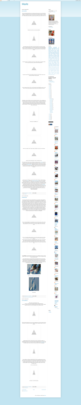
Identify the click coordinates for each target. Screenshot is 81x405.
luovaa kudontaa (57, 69)
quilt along (51, 62)
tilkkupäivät (55, 62)
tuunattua (58, 62)
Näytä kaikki (58, 308)
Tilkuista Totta (56, 180)
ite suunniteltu (55, 55)
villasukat (58, 50)
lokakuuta (51, 100)
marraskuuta (51, 99)
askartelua (52, 55)
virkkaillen (53, 63)
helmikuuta (51, 108)
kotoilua (49, 58)
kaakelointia (24, 197)
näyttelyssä (53, 57)
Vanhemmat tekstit (44, 389)
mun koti (51, 56)
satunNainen (56, 173)
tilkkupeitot (50, 49)
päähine (56, 72)
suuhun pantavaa (51, 52)
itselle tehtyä (54, 67)
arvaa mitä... (54, 50)
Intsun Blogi (56, 306)
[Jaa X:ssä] (34, 386)
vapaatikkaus (53, 60)
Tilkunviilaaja (56, 136)
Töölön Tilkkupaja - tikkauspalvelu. (56, 229)
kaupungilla (55, 51)
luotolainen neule (52, 64)
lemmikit (53, 69)
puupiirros (49, 72)
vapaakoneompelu (50, 60)
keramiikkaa (57, 68)
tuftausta (52, 65)
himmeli (49, 67)
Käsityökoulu (56, 58)
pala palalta (24, 10)
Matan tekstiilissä (29, 164)
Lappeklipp (56, 268)
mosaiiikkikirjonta (52, 70)
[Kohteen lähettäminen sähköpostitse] (32, 386)
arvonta (58, 63)
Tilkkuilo (56, 261)
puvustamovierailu (52, 72)
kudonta (49, 64)
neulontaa (49, 65)
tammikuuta (51, 109)
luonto (52, 51)
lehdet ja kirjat (50, 69)
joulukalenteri (54, 48)
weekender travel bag (52, 74)
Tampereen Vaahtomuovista (35, 180)
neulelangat (58, 64)
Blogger (45, 395)
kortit (53, 56)
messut (51, 53)
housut (50, 67)
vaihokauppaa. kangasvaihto (56, 65)
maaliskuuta (51, 107)
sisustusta (50, 55)
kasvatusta (50, 68)
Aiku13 (56, 60)
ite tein (52, 67)
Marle (25, 4)
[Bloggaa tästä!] (33, 386)
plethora (58, 161)
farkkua (58, 58)
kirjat (58, 68)
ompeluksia (53, 58)
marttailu (51, 58)
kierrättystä (50, 51)
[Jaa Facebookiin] (35, 386)
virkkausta (56, 63)
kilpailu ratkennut (57, 52)
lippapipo (55, 69)
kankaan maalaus (57, 67)
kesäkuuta (51, 104)
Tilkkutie (56, 211)
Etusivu (34, 389)
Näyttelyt (50, 312)
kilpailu (49, 53)
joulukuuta (51, 98)
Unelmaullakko (56, 204)
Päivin (27, 180)
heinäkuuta (51, 103)
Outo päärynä (24, 300)
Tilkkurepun (43, 184)
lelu (51, 69)
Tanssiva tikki (56, 145)
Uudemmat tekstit (24, 389)
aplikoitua (53, 49)
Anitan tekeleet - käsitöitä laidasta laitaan (57, 276)
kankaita (58, 53)
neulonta (52, 50)
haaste (58, 57)
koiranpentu (50, 57)
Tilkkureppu (56, 245)
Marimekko (58, 60)
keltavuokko (54, 68)
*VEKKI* (56, 166)
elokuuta (51, 102)
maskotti (49, 70)
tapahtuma (55, 56)
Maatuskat (54, 52)
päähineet (58, 72)
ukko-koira (56, 57)
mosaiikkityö (55, 70)
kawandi (52, 68)
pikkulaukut (53, 53)
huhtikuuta (51, 106)
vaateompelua (50, 63)
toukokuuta (51, 105)
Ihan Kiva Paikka (51, 27)
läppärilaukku (55, 64)
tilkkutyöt (50, 47)
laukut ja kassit (26, 387)
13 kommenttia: (30, 386)
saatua (56, 53)
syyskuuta (51, 101)
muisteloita (58, 70)
